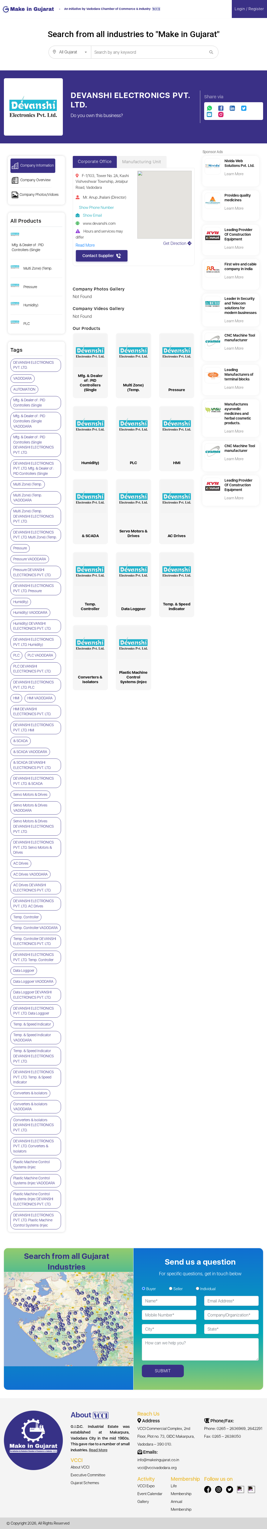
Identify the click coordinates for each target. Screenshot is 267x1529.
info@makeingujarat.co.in (158, 1460)
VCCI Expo (146, 1486)
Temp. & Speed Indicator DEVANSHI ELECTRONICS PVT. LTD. (33, 1056)
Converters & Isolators (30, 1093)
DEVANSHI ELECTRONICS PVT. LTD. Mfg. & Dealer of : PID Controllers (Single (33, 468)
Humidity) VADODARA (30, 612)
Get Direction (175, 243)
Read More (98, 1450)
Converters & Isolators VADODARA (30, 1106)
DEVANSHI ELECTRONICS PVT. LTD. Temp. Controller (33, 957)
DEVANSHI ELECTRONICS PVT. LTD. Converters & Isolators (33, 1146)
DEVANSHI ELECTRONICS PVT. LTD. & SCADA (33, 781)
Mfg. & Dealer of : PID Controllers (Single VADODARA (29, 421)
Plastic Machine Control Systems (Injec (31, 1164)
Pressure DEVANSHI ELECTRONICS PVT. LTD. (32, 572)
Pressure (30, 287)
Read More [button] (85, 245)
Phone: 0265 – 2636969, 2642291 (233, 1428)
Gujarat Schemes (85, 1483)
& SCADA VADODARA (30, 752)
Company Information (37, 165)
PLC (26, 323)
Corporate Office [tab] (95, 161)
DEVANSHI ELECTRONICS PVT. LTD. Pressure (33, 588)
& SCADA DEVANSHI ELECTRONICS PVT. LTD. (32, 765)
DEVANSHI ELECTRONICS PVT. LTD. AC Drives (33, 903)
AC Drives (20, 863)
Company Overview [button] (35, 180)
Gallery (143, 1501)
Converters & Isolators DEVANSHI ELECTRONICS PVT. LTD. (33, 1125)
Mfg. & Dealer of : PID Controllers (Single (28, 247)
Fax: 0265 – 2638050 (222, 1436)
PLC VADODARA (40, 655)
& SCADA (20, 741)
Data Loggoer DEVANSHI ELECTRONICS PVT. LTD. (32, 994)
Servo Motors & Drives (30, 794)
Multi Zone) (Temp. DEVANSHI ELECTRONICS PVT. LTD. (33, 516)
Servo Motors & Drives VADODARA (30, 807)
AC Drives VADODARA (30, 874)
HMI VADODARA (40, 698)
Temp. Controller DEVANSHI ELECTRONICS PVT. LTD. (34, 941)
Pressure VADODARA (29, 559)
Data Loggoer (23, 970)
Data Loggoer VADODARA (33, 981)
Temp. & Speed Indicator (32, 1024)
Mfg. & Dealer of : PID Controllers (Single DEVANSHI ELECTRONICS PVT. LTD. (33, 444)
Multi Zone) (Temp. (37, 268)
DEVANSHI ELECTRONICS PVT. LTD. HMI (33, 727)
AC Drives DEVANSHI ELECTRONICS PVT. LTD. (32, 887)
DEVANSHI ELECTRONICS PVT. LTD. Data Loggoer (33, 1011)
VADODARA (22, 378)
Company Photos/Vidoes (39, 194)
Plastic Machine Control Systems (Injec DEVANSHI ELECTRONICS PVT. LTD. (33, 1199)
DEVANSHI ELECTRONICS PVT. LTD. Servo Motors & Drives (33, 847)
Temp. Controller (26, 917)
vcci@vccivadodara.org (157, 1467)
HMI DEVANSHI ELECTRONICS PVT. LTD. (32, 711)
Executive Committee (88, 1475)
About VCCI (80, 1467)
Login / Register (249, 9)
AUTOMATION (24, 389)
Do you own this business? (97, 115)
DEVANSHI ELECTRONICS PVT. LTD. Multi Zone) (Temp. (35, 534)
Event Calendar (149, 1493)
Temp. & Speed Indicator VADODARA (32, 1037)
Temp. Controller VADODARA (35, 928)
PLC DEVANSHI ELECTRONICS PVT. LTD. (32, 669)
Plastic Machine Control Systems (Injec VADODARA (34, 1180)
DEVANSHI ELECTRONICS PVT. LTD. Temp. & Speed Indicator (33, 1077)
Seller (178, 1289)
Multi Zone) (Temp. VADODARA (27, 497)
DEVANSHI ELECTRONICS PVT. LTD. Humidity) (33, 642)
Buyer (151, 1289)
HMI (16, 698)
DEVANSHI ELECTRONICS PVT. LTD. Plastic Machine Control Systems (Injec (33, 1220)
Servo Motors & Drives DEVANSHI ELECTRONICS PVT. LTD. (33, 826)
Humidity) (30, 305)
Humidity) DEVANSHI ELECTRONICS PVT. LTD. (32, 626)
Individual (208, 1289)
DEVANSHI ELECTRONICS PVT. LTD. (33, 365)
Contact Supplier (98, 255)
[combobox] (69, 52)
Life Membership (181, 1490)
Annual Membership (181, 1505)
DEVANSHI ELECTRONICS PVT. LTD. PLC (33, 684)
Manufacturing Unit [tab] (141, 161)
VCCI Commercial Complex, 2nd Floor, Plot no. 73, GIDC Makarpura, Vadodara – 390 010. (166, 1436)
